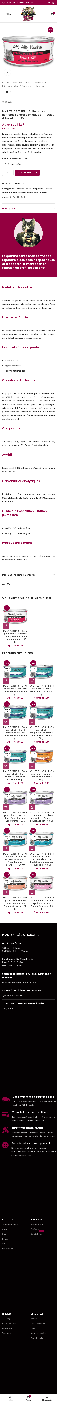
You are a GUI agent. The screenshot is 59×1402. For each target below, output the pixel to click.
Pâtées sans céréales (37, 192)
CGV (33, 1328)
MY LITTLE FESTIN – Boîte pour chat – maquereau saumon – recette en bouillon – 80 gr (42, 733)
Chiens (5, 1229)
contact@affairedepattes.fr (22, 959)
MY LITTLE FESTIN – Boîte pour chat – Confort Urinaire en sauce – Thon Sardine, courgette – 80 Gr (15, 859)
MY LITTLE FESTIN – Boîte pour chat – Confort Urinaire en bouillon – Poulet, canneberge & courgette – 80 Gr (42, 859)
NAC (4, 1243)
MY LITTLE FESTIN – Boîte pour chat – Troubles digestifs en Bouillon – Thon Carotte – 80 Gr (15, 816)
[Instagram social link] (53, 3)
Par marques (7, 1248)
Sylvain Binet (37, 1233)
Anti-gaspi (35, 1229)
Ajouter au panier (27, 173)
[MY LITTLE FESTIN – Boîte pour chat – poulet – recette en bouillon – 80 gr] (41, 756)
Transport (6, 1333)
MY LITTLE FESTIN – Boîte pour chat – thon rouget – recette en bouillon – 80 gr (15, 775)
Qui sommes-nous (39, 1323)
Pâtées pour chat (10, 86)
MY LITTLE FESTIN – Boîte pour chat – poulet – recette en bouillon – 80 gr (42, 775)
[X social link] (14, 197)
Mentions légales (38, 1333)
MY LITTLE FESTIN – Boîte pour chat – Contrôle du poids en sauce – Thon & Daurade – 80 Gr (42, 903)
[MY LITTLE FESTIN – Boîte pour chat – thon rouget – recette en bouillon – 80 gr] (15, 756)
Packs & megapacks (35, 188)
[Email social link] (18, 197)
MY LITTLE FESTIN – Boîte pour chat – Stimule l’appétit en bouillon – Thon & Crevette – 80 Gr (15, 903)
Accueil (5, 82)
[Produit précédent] (4, 92)
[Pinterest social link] (21, 197)
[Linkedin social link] (25, 197)
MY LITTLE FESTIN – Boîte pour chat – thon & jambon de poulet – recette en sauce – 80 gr (15, 733)
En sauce (40, 86)
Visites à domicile (10, 1323)
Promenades (7, 1328)
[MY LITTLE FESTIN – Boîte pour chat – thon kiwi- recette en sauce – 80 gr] (15, 671)
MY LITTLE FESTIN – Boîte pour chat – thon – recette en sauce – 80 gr (42, 690)
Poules (5, 1239)
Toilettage (7, 1318)
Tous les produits (10, 1224)
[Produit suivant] (10, 92)
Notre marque (37, 1224)
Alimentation (40, 82)
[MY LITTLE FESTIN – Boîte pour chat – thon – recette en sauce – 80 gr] (41, 671)
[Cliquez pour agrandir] (7, 72)
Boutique (17, 82)
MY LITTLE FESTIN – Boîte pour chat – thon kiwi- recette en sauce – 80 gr (15, 690)
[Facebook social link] (49, 3)
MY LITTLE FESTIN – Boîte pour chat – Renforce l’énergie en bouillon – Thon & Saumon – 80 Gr (15, 636)
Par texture (27, 86)
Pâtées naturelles (17, 192)
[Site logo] (28, 13)
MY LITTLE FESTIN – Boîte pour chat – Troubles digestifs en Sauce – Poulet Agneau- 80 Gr (42, 816)
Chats (28, 82)
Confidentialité (37, 1338)
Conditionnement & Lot (14, 158)
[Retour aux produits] (7, 92)
